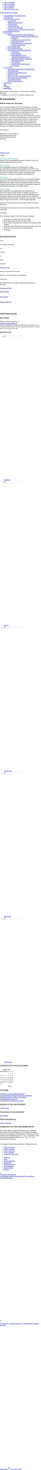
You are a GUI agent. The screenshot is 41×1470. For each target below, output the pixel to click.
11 (3, 1078)
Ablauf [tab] (2, 155)
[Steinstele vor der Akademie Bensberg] (12, 1094)
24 (1, 1082)
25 (3, 1082)
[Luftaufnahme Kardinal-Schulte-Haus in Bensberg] (16, 1095)
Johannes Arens (4, 153)
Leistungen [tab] (3, 213)
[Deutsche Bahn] (5, 308)
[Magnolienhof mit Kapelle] (8, 1099)
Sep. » (10, 1086)
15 (10, 1078)
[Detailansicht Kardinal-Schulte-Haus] (12, 1101)
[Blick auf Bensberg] (19, 1097)
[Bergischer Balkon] (6, 1097)
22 (10, 1080)
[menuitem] (22, 16)
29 (10, 1082)
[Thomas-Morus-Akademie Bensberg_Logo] (8, 12)
